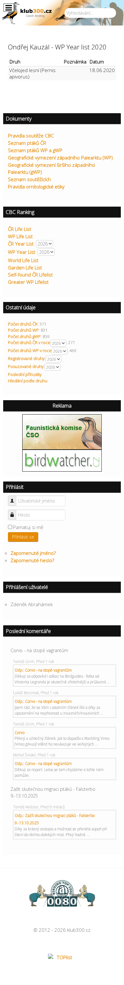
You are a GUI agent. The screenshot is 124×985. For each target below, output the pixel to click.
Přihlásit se (23, 537)
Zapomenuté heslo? (32, 560)
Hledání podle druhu (27, 381)
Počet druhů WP (23, 330)
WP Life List (20, 236)
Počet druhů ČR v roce (29, 342)
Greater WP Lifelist (28, 282)
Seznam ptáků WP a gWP (35, 150)
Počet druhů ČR (23, 324)
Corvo (19, 732)
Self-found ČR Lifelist (30, 274)
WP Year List (21, 252)
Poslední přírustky (25, 374)
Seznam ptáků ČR (27, 143)
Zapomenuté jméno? (33, 553)
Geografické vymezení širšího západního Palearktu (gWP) (51, 168)
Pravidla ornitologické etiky (36, 186)
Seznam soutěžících (29, 179)
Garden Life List (25, 267)
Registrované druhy (26, 358)
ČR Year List (21, 243)
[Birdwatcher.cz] (62, 460)
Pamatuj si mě (28, 527)
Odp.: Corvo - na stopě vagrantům (43, 670)
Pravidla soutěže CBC (31, 135)
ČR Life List (19, 229)
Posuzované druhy (26, 366)
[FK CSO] (62, 431)
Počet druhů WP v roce (30, 350)
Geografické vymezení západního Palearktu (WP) (60, 157)
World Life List (23, 260)
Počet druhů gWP (24, 336)
